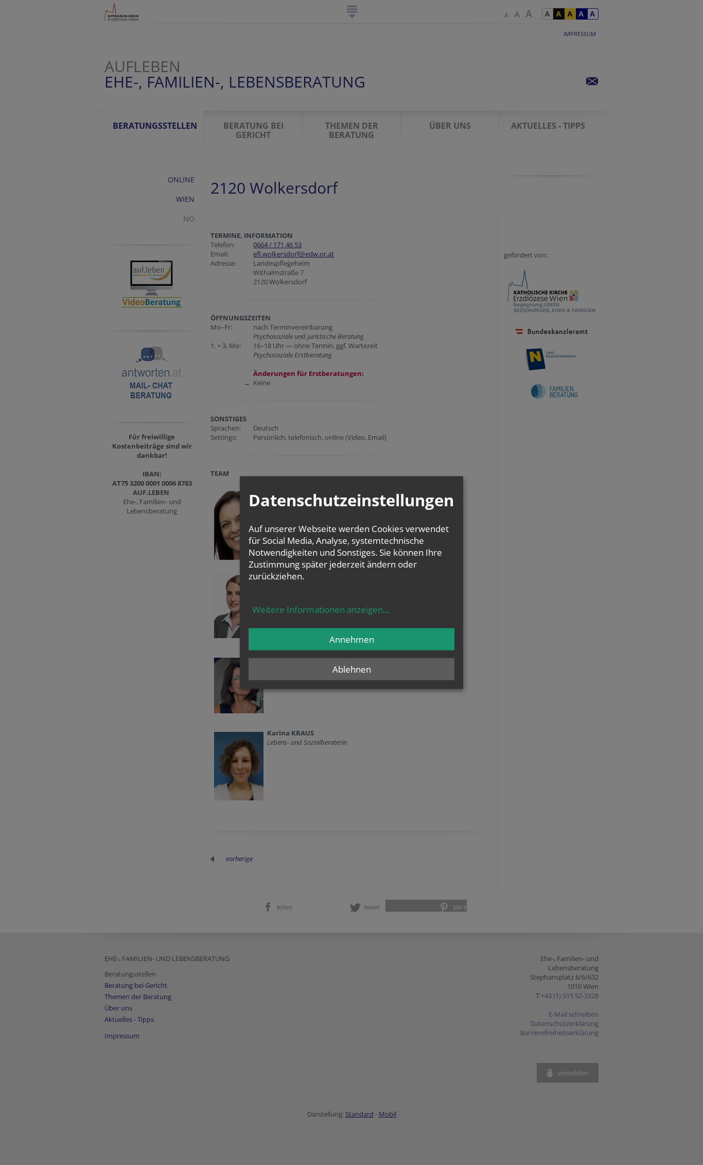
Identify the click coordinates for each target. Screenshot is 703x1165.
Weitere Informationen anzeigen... (320, 609)
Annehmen (351, 639)
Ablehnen (351, 669)
